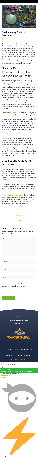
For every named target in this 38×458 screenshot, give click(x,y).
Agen (3, 39)
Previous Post (19, 215)
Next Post (19, 220)
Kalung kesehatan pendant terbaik (12, 195)
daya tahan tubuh (14, 113)
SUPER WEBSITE (22, 359)
